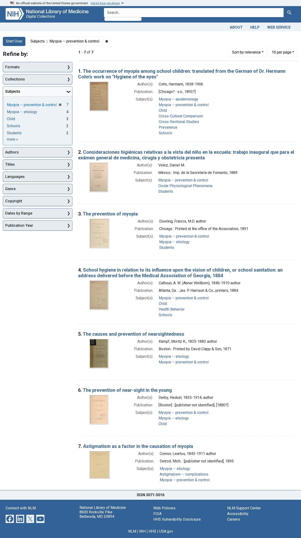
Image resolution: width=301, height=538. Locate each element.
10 (281, 52)
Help (255, 27)
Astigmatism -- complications (184, 474)
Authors (12, 152)
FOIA (157, 513)
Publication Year (19, 225)
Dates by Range (18, 213)
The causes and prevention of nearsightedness (133, 334)
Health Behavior (172, 309)
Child (163, 110)
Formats (12, 67)
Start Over (14, 41)
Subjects (12, 91)
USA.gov (166, 531)
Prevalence (168, 127)
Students (165, 191)
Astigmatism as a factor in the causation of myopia (138, 446)
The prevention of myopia (110, 214)
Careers (233, 519)
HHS (152, 531)
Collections (15, 79)
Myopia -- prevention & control (184, 105)
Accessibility (238, 513)
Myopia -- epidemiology (178, 99)
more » (12, 139)
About (236, 27)
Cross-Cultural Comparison (181, 116)
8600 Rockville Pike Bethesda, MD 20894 (96, 514)
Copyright (13, 201)
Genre (10, 189)
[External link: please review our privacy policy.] (10, 518)
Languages (15, 176)
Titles (10, 164)
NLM (132, 531)
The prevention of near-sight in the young (127, 390)
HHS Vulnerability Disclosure (177, 519)
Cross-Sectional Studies (179, 121)
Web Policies (164, 508)
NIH (142, 531)
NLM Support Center (244, 508)
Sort (246, 52)
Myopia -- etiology (174, 242)
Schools (165, 133)
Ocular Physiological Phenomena (185, 186)
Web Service (279, 27)
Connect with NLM (21, 508)
